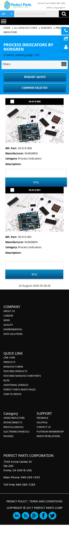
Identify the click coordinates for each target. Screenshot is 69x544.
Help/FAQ (42, 422)
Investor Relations (48, 436)
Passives (8, 436)
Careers (8, 315)
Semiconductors (14, 418)
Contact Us (44, 427)
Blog (6, 380)
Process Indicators (30, 158)
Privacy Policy (17, 501)
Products (9, 362)
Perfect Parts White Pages (19, 389)
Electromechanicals (16, 431)
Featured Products (15, 371)
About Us (9, 311)
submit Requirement (65, 39)
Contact (65, 31)
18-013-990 (34, 101)
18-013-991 (34, 190)
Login (65, 47)
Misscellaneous (13, 427)
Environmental (12, 329)
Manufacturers (13, 366)
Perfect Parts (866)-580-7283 (51, 3)
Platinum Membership (50, 431)
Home (7, 28)
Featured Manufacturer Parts (22, 375)
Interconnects (12, 422)
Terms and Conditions (45, 501)
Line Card (9, 357)
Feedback (42, 418)
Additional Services (15, 385)
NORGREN (46, 28)
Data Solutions (13, 334)
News (6, 320)
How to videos (12, 394)
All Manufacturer (25, 28)
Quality (8, 324)
